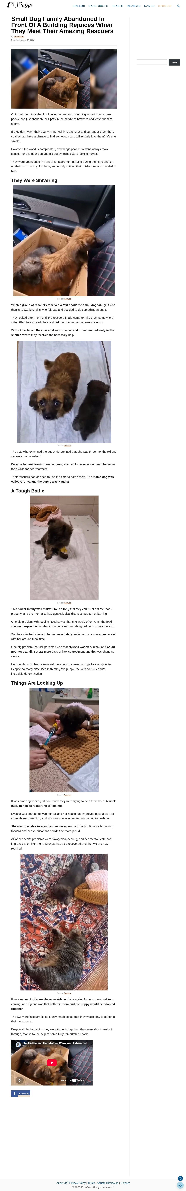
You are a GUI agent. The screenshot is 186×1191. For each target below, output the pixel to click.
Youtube (67, 299)
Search (174, 62)
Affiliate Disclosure (107, 1183)
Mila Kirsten (19, 36)
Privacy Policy (77, 1183)
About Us (61, 1183)
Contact (125, 1183)
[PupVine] (33, 6)
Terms (91, 1183)
